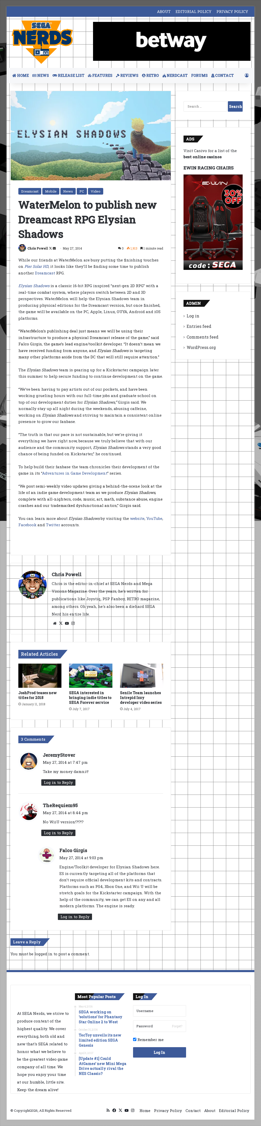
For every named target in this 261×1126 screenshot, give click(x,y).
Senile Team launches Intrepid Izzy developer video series (141, 697)
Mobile (51, 191)
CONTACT (224, 75)
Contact (193, 1110)
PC (82, 191)
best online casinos (203, 156)
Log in (193, 315)
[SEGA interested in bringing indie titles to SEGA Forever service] (90, 676)
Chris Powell (38, 248)
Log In (159, 1052)
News (68, 191)
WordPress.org (201, 347)
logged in (43, 953)
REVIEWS (129, 75)
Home (144, 1110)
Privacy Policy (168, 1110)
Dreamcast (29, 191)
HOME (22, 75)
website (137, 518)
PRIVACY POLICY (232, 11)
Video (95, 191)
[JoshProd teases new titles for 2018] (40, 676)
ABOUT (164, 11)
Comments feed (202, 337)
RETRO (152, 75)
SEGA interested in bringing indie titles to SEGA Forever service (90, 697)
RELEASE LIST (70, 75)
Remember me (150, 1039)
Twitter (53, 524)
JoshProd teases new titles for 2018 (37, 695)
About (209, 1110)
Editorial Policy (234, 1110)
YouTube (154, 518)
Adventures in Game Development (74, 473)
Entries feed (199, 326)
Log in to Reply (58, 782)
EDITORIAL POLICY (193, 11)
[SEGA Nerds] (42, 42)
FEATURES (102, 75)
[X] (61, 623)
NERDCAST (177, 75)
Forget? (177, 1026)
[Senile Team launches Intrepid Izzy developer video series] (141, 676)
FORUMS (199, 75)
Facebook (27, 524)
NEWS (42, 75)
